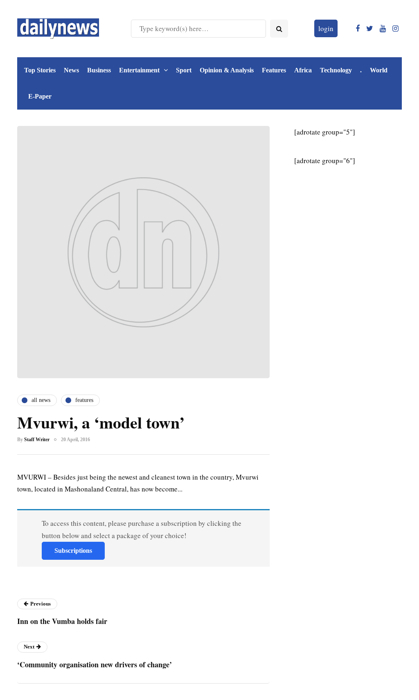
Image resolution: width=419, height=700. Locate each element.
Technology (336, 70)
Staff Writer (37, 439)
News (71, 70)
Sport (183, 70)
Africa (303, 70)
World (378, 70)
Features (274, 70)
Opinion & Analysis (227, 70)
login (325, 28)
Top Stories (40, 70)
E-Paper (40, 96)
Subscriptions (73, 550)
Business (99, 70)
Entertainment (139, 70)
